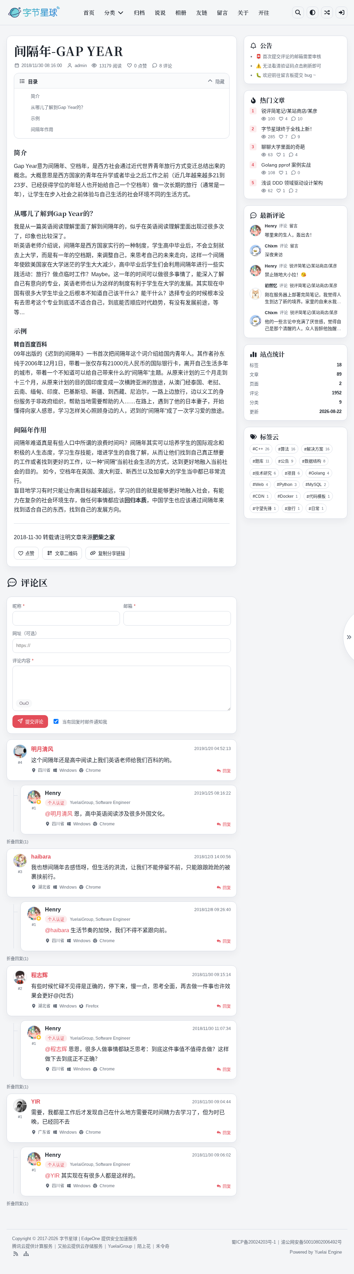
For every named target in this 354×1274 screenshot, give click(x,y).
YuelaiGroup (120, 1246)
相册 (180, 13)
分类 (109, 13)
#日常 (316, 509)
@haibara (57, 930)
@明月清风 (59, 814)
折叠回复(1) (17, 842)
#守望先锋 (264, 509)
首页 (88, 13)
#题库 (261, 461)
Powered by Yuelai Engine (316, 1252)
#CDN (261, 496)
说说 (160, 13)
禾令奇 (162, 1246)
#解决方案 (316, 449)
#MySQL (316, 484)
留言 (222, 13)
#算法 (286, 449)
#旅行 (292, 509)
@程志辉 (56, 1049)
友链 (201, 13)
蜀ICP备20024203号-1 (254, 1242)
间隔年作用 (42, 129)
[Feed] (15, 1253)
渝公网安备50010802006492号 (311, 1242)
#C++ (261, 449)
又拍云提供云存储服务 (80, 1246)
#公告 (285, 461)
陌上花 (144, 1246)
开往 (263, 13)
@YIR (52, 1176)
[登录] (341, 12)
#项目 (292, 473)
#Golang (319, 473)
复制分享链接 (111, 553)
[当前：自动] (312, 12)
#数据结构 (313, 461)
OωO (24, 703)
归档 (139, 13)
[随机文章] (327, 12)
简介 (35, 96)
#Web (260, 484)
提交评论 (34, 721)
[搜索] (298, 12)
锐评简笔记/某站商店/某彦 (313, 266)
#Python (287, 484)
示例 (35, 118)
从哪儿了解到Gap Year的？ (58, 107)
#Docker (288, 496)
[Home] (34, 12)
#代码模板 (318, 496)
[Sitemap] (25, 1253)
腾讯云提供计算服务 (32, 1246)
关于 (243, 13)
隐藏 (219, 81)
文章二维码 (66, 553)
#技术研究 (264, 473)
